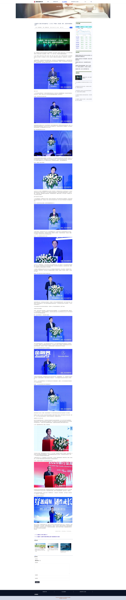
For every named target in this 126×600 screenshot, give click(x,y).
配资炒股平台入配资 (74, 1)
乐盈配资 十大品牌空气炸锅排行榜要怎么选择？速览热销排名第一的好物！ (48, 536)
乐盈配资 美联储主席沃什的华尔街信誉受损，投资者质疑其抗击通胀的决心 (83, 56)
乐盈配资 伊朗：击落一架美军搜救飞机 (82, 69)
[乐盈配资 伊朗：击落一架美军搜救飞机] (78, 77)
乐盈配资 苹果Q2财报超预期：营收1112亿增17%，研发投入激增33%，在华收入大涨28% (83, 66)
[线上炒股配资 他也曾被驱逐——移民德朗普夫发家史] (65, 546)
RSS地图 (65, 597)
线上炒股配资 (64, 1)
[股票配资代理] (38, 1)
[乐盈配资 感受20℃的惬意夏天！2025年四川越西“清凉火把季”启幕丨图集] (40, 545)
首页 (48, 1)
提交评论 (37, 582)
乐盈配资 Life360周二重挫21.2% (42, 534)
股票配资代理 (55, 1)
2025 (71, 27)
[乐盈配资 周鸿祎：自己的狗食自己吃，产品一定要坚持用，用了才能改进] (53, 545)
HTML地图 (68, 597)
